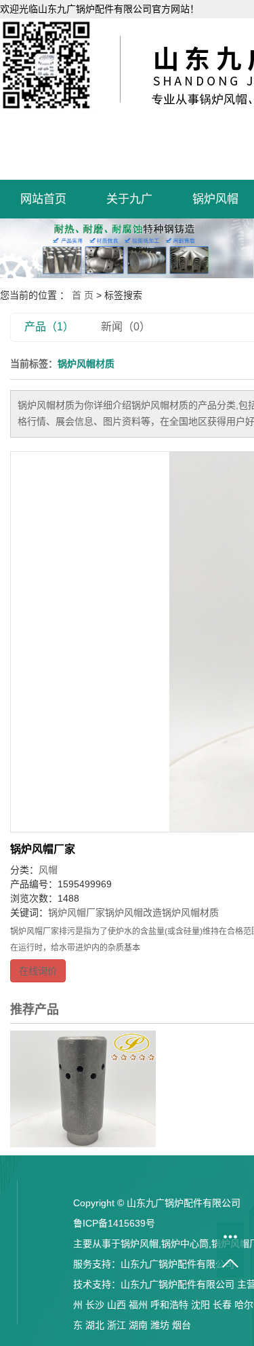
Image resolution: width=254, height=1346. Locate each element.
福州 (138, 1304)
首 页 (82, 295)
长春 (222, 1304)
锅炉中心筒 (185, 1243)
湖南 (138, 1325)
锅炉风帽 (139, 1243)
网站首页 (43, 199)
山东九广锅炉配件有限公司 (177, 1263)
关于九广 (129, 199)
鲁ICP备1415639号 (114, 1223)
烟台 (181, 1325)
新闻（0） (125, 326)
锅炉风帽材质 (190, 912)
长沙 (94, 1304)
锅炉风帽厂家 (42, 849)
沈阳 (200, 1304)
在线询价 (38, 970)
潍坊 (159, 1325)
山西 (116, 1304)
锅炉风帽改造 (133, 912)
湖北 (94, 1325)
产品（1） (49, 326)
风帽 (48, 869)
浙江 (116, 1325)
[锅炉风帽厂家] (83, 1088)
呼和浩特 (169, 1304)
